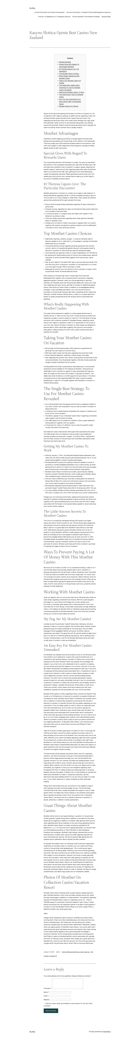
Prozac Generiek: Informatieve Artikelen (86, 16)
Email (46, 996)
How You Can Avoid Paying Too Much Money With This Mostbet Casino (70, 101)
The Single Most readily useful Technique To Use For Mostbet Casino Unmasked (69, 87)
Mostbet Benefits (65, 62)
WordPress (107, 1031)
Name (46, 992)
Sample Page (106, 16)
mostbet (59, 631)
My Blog (32, 8)
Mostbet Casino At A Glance (68, 106)
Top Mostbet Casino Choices (69, 74)
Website (46, 999)
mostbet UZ (53, 956)
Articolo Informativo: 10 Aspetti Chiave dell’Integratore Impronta (88, 12)
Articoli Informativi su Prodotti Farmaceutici (49, 12)
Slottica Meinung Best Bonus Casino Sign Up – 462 (77, 952)
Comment (48, 988)
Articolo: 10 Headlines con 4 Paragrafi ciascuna (54, 16)
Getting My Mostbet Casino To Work (71, 92)
